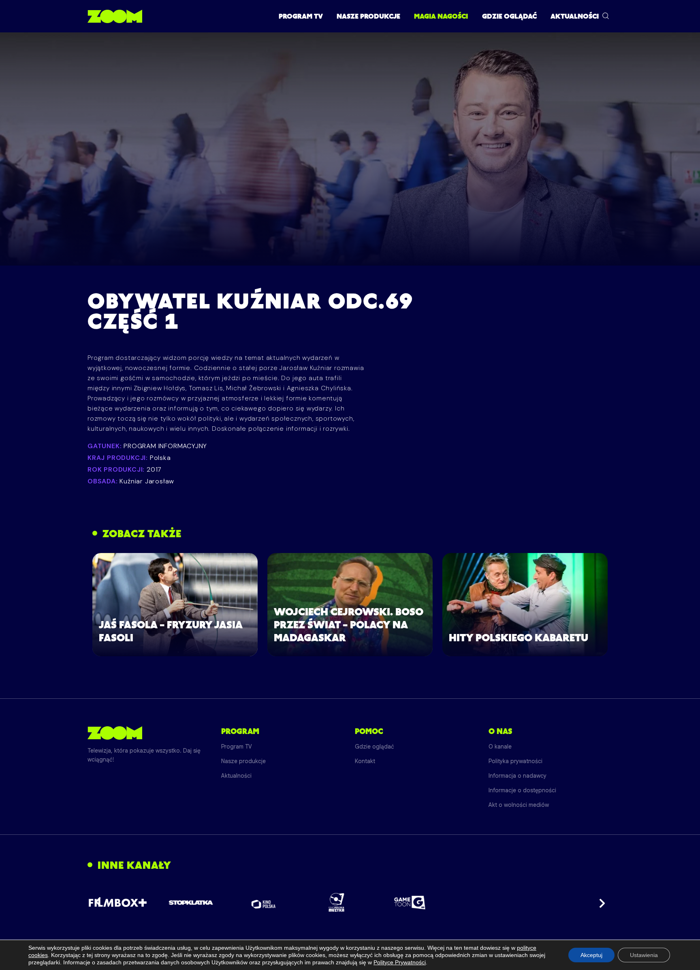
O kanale (500, 746)
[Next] (599, 902)
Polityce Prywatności (399, 962)
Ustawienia (644, 955)
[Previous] (100, 902)
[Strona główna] (115, 16)
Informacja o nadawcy (517, 775)
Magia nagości (441, 16)
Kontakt (365, 761)
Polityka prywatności (515, 761)
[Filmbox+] (118, 902)
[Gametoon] (409, 902)
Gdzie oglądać (509, 16)
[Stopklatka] (190, 902)
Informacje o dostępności (522, 790)
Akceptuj (591, 955)
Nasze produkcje (368, 16)
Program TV (301, 16)
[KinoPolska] (264, 902)
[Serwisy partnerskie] (350, 902)
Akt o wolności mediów (519, 804)
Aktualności (575, 16)
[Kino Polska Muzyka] (337, 902)
